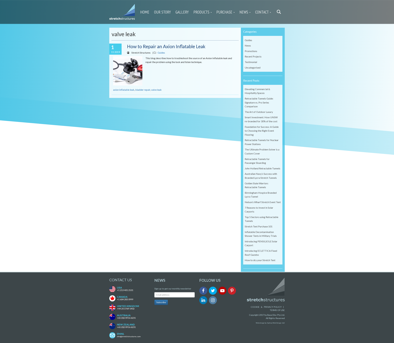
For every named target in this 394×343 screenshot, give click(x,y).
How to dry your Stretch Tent (260, 260)
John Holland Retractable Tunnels (262, 168)
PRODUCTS (201, 12)
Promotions (251, 51)
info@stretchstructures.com (129, 336)
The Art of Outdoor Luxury (259, 111)
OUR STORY (162, 12)
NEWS (244, 12)
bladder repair (142, 89)
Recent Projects (253, 56)
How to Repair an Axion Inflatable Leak (166, 46)
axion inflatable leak (123, 89)
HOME (144, 12)
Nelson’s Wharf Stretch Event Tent (263, 202)
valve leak (156, 89)
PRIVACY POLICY (273, 307)
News (248, 45)
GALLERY (182, 12)
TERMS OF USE (277, 310)
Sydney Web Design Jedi (276, 323)
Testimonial (251, 62)
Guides (161, 52)
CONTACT (262, 12)
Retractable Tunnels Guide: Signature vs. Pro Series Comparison (259, 102)
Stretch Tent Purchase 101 (258, 226)
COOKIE (255, 307)
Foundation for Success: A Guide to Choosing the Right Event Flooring (262, 130)
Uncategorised (252, 67)
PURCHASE (224, 12)
